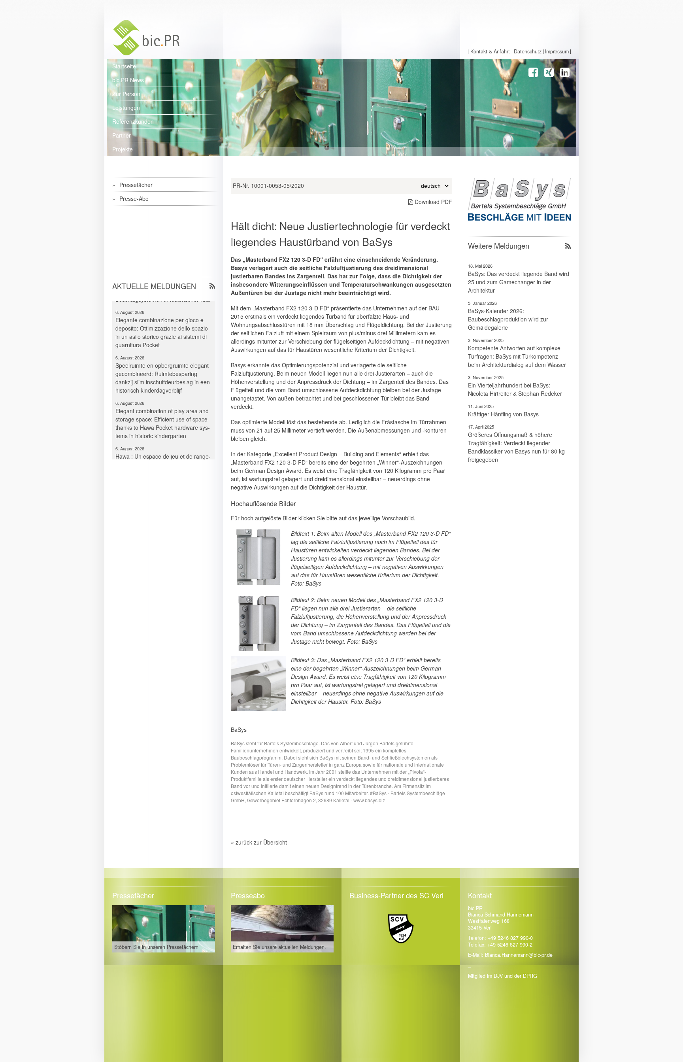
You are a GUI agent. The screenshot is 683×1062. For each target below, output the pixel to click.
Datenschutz (527, 51)
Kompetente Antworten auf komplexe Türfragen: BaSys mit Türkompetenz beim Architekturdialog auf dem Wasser (517, 356)
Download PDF (432, 202)
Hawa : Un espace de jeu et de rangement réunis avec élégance (163, 445)
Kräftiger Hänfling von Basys (503, 414)
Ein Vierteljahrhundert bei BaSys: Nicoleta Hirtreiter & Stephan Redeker (515, 389)
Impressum (557, 51)
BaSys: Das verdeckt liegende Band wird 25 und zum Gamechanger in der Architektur (518, 282)
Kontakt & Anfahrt (490, 51)
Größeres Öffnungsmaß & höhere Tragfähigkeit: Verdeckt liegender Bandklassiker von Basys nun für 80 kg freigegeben (516, 447)
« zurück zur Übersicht (259, 842)
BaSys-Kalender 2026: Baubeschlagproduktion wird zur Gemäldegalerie (508, 319)
